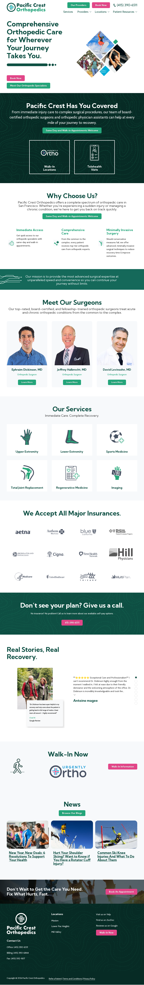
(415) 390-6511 (127, 5)
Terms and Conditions (72, 978)
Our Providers (78, 5)
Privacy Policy (89, 978)
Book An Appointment (121, 891)
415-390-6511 (72, 622)
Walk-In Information (123, 766)
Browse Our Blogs (72, 813)
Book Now (101, 5)
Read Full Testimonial (74, 694)
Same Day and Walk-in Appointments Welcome (72, 130)
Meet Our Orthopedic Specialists (28, 85)
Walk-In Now (106, 932)
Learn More (27, 382)
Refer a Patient (55, 978)
